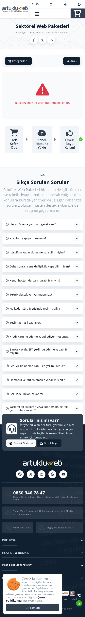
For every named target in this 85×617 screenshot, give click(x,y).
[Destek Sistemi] (51, 4)
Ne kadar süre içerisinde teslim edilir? (35, 308)
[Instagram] (41, 474)
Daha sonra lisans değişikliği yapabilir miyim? (40, 266)
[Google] (52, 474)
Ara (72, 61)
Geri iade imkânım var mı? (27, 394)
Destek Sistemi (23, 443)
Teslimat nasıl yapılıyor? (25, 322)
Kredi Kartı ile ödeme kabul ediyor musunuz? (39, 336)
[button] (37, 13)
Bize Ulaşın (51, 443)
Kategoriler (19, 61)
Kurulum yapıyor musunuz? (28, 238)
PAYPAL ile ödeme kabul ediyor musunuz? (37, 366)
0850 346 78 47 (29, 493)
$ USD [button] (35, 4)
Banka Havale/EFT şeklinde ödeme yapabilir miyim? (38, 351)
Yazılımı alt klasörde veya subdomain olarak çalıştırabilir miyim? (39, 408)
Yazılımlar (35, 32)
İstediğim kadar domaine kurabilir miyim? (37, 252)
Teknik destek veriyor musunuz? (31, 294)
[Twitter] (31, 474)
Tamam (34, 607)
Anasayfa (21, 32)
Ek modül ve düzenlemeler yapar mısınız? (37, 380)
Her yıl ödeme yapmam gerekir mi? (33, 224)
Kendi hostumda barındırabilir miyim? (35, 280)
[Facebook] (20, 474)
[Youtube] (63, 474)
